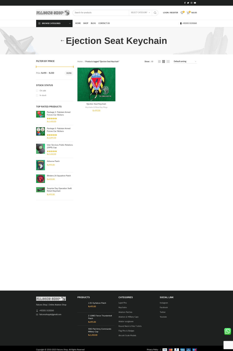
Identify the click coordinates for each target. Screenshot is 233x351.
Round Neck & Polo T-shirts (130, 326)
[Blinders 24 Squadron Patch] (40, 178)
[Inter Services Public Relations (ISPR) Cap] (40, 150)
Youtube (163, 317)
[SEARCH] (155, 13)
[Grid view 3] (163, 61)
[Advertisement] (54, 244)
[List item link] (54, 310)
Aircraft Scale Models (127, 336)
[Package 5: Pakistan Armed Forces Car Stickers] (40, 133)
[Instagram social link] (191, 3)
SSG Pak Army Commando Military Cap (99, 330)
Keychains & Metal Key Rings (96, 107)
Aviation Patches (125, 312)
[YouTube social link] (195, 3)
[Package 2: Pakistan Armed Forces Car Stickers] (40, 117)
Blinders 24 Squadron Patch (59, 176)
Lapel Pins (123, 303)
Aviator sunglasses (126, 322)
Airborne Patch (53, 161)
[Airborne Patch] (40, 165)
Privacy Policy (152, 350)
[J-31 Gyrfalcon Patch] (81, 306)
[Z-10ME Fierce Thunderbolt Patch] (81, 318)
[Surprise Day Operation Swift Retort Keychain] (40, 191)
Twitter (163, 312)
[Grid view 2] (159, 61)
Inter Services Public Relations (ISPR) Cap (60, 146)
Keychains (123, 308)
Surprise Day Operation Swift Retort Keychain (59, 189)
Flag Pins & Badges (126, 331)
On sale (42, 91)
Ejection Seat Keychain (96, 104)
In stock (42, 95)
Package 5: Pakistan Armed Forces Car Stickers (58, 129)
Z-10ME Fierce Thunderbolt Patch (100, 317)
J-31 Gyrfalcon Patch (97, 303)
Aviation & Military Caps (128, 317)
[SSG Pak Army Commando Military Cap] (81, 334)
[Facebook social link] (185, 3)
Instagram (164, 303)
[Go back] (62, 40)
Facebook (164, 308)
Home (80, 62)
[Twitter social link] (188, 3)
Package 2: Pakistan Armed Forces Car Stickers (58, 113)
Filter (68, 73)
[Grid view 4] (168, 61)
